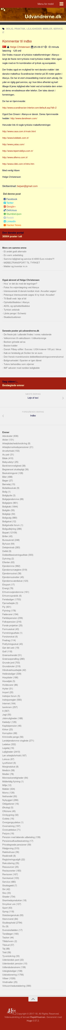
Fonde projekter (10, 625)
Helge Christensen (20, 47)
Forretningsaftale (11, 632)
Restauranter (9, 870)
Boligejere (7, 502)
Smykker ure (9, 904)
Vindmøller (8, 982)
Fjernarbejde (8, 603)
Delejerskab (8, 547)
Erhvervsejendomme (13, 591)
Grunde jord (8, 662)
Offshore (7, 811)
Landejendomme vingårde (15, 740)
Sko (4, 892)
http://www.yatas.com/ (13, 144)
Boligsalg (7, 517)
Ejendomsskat (9, 573)
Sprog (5, 911)
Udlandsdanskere (11, 967)
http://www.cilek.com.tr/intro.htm (18, 163)
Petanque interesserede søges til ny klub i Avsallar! (29, 294)
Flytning (6, 610)
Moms (5, 792)
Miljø (5, 785)
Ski (4, 889)
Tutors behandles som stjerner (19, 364)
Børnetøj (6, 484)
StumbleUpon (13, 214)
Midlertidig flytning (11, 781)
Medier (6, 774)
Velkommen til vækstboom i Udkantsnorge (25, 338)
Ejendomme (8, 565)
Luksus (6, 759)
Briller (5, 536)
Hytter (5, 688)
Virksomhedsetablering (14, 985)
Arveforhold (8, 450)
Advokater (7, 435)
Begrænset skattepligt (13, 469)
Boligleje (6, 513)
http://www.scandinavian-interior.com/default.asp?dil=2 (29, 107)
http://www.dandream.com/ (23, 118)
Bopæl (5, 532)
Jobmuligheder (10, 718)
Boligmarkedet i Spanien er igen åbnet (22, 360)
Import (5, 692)
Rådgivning (8, 848)
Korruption (7, 733)
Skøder (6, 896)
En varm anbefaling (13, 255)
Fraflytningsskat (10, 643)
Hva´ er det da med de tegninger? (20, 283)
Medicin (6, 770)
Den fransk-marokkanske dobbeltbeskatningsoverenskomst (34, 356)
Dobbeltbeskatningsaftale (15, 554)
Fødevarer (7, 614)
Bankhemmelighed (12, 465)
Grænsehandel (10, 655)
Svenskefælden (10, 930)
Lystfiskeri (7, 762)
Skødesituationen (12, 317)
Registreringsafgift (11, 859)
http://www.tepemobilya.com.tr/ (17, 150)
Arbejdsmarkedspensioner (15, 447)
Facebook (11, 199)
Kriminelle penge (10, 736)
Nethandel (7, 796)
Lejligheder (8, 751)
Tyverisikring (9, 956)
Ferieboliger (8, 599)
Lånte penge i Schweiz (15, 313)
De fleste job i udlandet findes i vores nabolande (27, 334)
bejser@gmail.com (27, 186)
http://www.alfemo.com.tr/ (15, 157)
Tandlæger (8, 933)
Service (6, 881)
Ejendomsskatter (11, 577)
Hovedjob (7, 681)
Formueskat (8, 629)
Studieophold (9, 922)
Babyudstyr (8, 461)
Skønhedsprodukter (12, 900)
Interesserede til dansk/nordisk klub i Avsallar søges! (30, 291)
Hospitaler (7, 677)
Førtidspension (10, 617)
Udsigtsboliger (9, 970)
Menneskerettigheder (13, 777)
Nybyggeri (7, 800)
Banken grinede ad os (14, 341)
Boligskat (7, 521)
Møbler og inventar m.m (15, 266)
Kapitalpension (9, 725)
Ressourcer (8, 866)
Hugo (29, 1020)
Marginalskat (9, 766)
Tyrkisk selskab (11, 309)
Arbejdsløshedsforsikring (15, 443)
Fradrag (6, 640)
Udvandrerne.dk (43, 16)
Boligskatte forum (11, 525)
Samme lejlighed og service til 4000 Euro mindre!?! (29, 258)
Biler (4, 476)
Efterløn (6, 562)
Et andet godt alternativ (15, 251)
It (3, 710)
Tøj (4, 948)
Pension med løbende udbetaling (18, 837)
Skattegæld (8, 885)
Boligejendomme (11, 499)
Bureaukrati (8, 539)
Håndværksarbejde (12, 669)
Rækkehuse (8, 852)
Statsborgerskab (10, 915)
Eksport (6, 584)
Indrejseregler (9, 699)
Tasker (6, 937)
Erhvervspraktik (10, 595)
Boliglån (6, 510)
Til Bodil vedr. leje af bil (15, 298)
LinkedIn (11, 221)
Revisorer (7, 874)
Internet (6, 703)
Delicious (11, 210)
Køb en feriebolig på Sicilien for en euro (23, 352)
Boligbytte (7, 495)
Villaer (5, 978)
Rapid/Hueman (37, 1017)
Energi (5, 588)
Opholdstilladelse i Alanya (16, 302)
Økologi (6, 807)
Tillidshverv (8, 941)
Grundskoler (8, 666)
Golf (4, 651)
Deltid (5, 551)
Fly (4, 606)
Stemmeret (8, 918)
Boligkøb (7, 506)
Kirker (5, 729)
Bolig (5, 491)
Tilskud (6, 944)
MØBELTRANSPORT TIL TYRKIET (22, 262)
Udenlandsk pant (11, 959)
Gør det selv (8, 647)
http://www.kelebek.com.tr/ (15, 137)
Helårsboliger (9, 673)
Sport (5, 907)
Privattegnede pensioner (14, 844)
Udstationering (9, 974)
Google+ (11, 206)
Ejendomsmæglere (12, 569)
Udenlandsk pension (12, 963)
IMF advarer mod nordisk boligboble (22, 367)
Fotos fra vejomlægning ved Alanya (21, 287)
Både (5, 458)
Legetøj (6, 748)
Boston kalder (10, 345)
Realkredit (7, 855)
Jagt (4, 714)
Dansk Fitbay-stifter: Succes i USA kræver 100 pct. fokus (32, 349)
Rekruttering (8, 863)
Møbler (6, 788)
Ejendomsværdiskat (12, 580)
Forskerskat (8, 636)
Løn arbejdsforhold (11, 755)
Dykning (6, 558)
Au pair (6, 454)
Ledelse (6, 744)
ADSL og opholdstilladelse (17, 305)
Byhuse (6, 543)
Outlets (6, 818)
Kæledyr (6, 722)
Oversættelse (9, 829)
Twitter (10, 202)
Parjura (6, 833)
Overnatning (8, 826)
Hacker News (13, 225)
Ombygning (8, 814)
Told (4, 952)
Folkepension (9, 621)
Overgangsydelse (11, 822)
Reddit (10, 217)
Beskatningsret (10, 473)
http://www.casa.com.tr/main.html (19, 131)
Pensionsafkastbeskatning (15, 840)
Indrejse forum (9, 696)
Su (4, 926)
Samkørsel (8, 878)
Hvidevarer (8, 684)
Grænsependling (10, 658)
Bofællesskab (9, 487)
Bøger (5, 480)
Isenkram (7, 707)
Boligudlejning (9, 528)
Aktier (5, 439)
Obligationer (8, 803)
